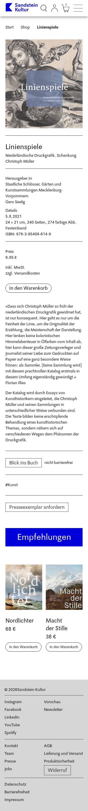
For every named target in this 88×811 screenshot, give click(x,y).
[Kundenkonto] (54, 8)
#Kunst (11, 485)
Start (9, 27)
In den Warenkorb (28, 288)
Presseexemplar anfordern (37, 507)
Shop (25, 27)
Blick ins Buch (23, 463)
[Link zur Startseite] (21, 8)
